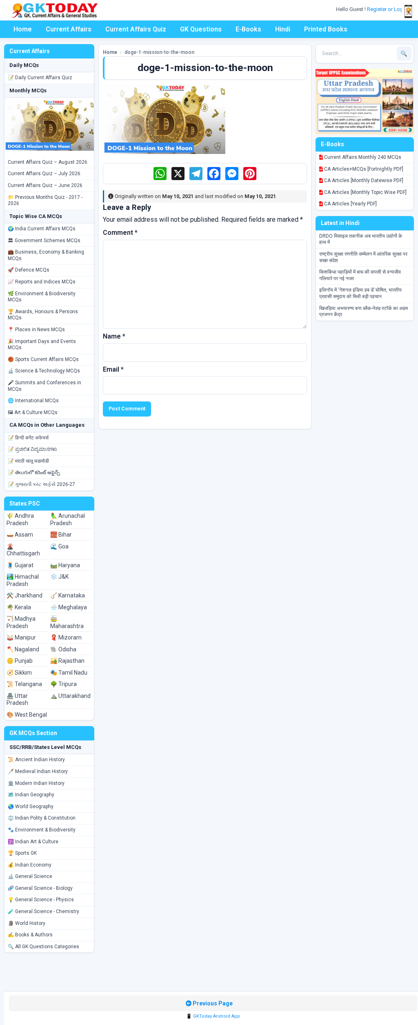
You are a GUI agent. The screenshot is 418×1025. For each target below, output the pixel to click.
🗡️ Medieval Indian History (38, 771)
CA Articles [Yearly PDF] (350, 204)
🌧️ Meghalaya (68, 607)
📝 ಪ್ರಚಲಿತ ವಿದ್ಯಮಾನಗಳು (32, 449)
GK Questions (201, 29)
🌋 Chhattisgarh (23, 550)
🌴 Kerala (19, 607)
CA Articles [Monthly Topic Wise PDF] (365, 192)
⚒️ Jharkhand (24, 595)
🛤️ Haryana (65, 565)
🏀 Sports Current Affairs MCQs (43, 359)
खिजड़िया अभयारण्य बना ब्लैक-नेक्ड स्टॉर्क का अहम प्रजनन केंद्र (363, 311)
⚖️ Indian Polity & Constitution (42, 818)
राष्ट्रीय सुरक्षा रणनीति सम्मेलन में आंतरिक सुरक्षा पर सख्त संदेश (363, 257)
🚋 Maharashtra (67, 622)
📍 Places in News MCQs (36, 329)
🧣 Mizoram (66, 637)
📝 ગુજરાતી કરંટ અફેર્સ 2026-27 (41, 484)
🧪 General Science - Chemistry (43, 911)
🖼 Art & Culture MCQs (33, 412)
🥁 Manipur (21, 637)
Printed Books (325, 29)
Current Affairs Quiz (135, 29)
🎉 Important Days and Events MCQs (42, 345)
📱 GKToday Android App (213, 1016)
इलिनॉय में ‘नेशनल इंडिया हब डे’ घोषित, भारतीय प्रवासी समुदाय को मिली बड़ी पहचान (360, 293)
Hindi (282, 29)
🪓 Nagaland (23, 649)
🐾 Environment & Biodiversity (42, 830)
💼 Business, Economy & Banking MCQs (46, 255)
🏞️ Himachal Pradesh (23, 580)
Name (114, 336)
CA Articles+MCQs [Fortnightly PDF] (363, 169)
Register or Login (388, 9)
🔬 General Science (30, 876)
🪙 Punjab (20, 660)
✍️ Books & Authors (30, 935)
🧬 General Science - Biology (40, 888)
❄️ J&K (59, 576)
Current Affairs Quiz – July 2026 (44, 173)
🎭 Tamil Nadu (68, 672)
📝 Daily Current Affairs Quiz (40, 77)
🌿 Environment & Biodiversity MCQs (42, 297)
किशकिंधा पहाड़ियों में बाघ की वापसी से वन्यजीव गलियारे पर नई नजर (360, 275)
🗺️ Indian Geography (31, 795)
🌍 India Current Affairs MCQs (42, 229)
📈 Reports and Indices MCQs (42, 282)
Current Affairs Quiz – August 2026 (47, 162)
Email (113, 369)
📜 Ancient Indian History (36, 759)
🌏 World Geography (30, 806)
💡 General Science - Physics (41, 899)
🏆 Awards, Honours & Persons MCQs (43, 315)
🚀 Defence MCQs (28, 270)
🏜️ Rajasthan (67, 660)
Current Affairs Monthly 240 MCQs (362, 157)
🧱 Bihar (61, 534)
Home (22, 29)
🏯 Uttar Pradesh (17, 699)
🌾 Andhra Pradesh (20, 519)
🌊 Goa (59, 546)
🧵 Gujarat (20, 565)
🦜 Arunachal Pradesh (67, 519)
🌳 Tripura (63, 684)
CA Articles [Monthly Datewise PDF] (363, 180)
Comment (120, 232)
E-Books (248, 29)
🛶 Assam (20, 534)
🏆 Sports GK (22, 853)
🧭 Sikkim (19, 672)
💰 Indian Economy (29, 865)
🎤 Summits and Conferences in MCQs (44, 386)
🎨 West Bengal (27, 714)
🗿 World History (26, 923)
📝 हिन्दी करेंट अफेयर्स (28, 438)
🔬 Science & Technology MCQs (44, 371)
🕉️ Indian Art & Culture (33, 842)
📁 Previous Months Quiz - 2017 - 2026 (45, 200)
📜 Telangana (24, 684)
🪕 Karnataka (67, 595)
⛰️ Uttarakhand (70, 696)
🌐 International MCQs (33, 400)
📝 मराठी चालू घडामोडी (28, 461)
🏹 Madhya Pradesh (21, 622)
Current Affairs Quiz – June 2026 (45, 185)
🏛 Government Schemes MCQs (44, 240)
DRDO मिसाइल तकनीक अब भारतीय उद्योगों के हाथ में (360, 239)
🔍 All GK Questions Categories (43, 946)
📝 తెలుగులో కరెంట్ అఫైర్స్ (34, 472)
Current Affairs (68, 29)
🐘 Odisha (63, 649)
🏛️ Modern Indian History (36, 783)
